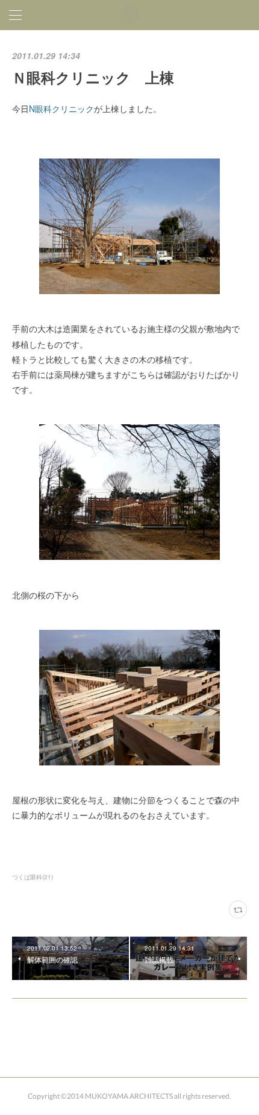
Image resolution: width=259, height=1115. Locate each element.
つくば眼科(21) (32, 877)
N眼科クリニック (61, 108)
